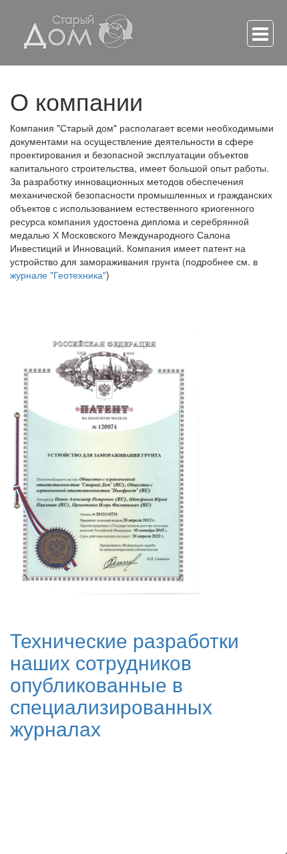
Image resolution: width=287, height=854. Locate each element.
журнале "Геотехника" (58, 274)
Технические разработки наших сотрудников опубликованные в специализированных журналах (124, 683)
